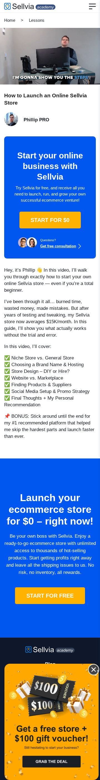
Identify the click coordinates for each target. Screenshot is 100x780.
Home (9, 20)
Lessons (36, 20)
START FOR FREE (50, 596)
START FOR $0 (50, 220)
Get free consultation (58, 246)
